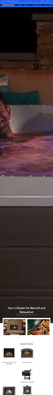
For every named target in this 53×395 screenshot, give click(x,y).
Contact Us (47, 1)
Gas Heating (13, 5)
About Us (42, 1)
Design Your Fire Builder (48, 5)
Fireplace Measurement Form (38, 5)
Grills (30, 5)
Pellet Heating (25, 5)
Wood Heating (19, 5)
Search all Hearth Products (5, 5)
